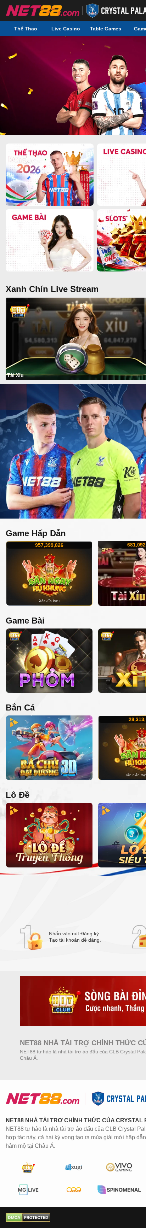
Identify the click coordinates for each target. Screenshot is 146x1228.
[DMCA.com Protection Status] (28, 1217)
